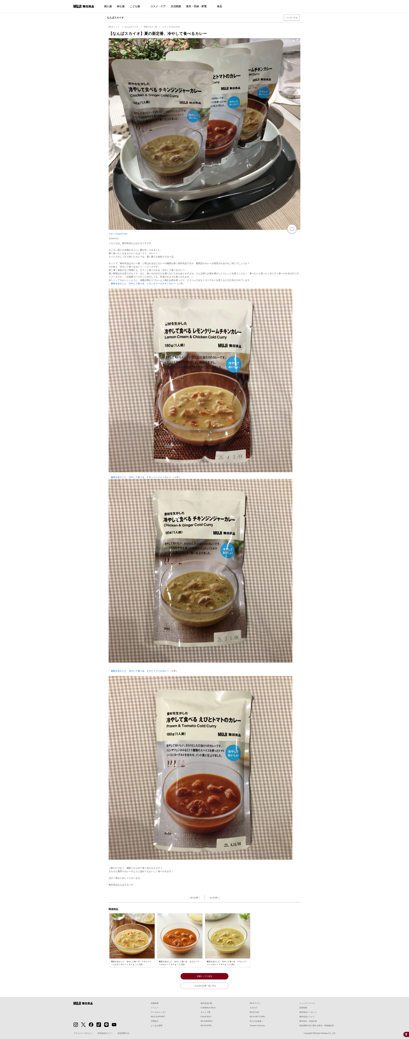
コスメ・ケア (158, 6)
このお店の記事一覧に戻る (204, 986)
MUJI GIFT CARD (257, 1017)
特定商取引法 (123, 1033)
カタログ (253, 1008)
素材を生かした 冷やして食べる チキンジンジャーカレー (141, 477)
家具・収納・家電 (196, 6)
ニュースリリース (307, 1003)
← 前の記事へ (194, 898)
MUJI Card (254, 1012)
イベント (154, 1008)
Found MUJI (206, 1017)
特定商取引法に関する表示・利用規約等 (316, 1025)
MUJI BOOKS (206, 1021)
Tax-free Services (257, 1025)
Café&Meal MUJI (208, 1008)
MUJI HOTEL (206, 1025)
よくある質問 (156, 1025)
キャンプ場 (205, 1012)
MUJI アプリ (255, 1003)
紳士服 (121, 6)
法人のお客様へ (256, 1021)
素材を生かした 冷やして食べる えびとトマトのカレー (140, 671)
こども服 (135, 6)
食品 (219, 6)
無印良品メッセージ (308, 1012)
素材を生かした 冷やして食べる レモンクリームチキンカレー (143, 283)
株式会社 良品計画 (308, 1021)
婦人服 (108, 6)
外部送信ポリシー (105, 1033)
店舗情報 (154, 1003)
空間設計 (154, 1021)
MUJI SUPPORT (158, 1017)
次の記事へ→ (215, 898)
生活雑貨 (176, 6)
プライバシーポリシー (83, 1033)
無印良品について (307, 1017)
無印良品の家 (206, 1003)
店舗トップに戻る (204, 976)
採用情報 (303, 1008)
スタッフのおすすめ (118, 234)
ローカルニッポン (158, 1012)
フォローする (292, 18)
